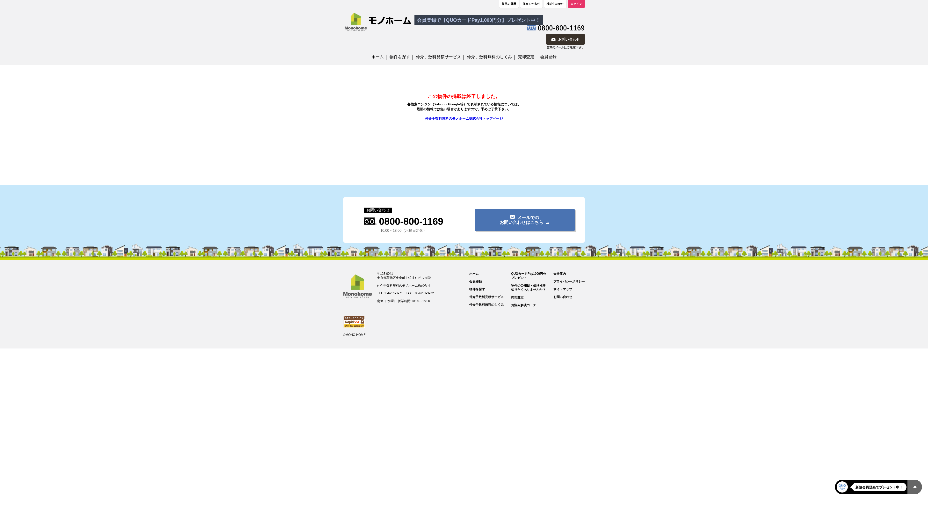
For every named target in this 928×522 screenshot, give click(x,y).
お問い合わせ (562, 297)
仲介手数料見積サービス (438, 57)
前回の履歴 (509, 4)
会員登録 (548, 57)
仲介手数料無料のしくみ (489, 57)
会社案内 (559, 274)
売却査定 (526, 57)
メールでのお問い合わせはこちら (521, 220)
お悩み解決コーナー (525, 305)
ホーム (377, 57)
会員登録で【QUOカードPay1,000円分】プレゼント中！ (478, 20)
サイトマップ (562, 289)
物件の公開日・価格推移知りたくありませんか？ (528, 287)
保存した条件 (531, 4)
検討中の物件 (555, 4)
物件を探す (400, 57)
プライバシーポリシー (569, 281)
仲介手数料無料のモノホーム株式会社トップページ (464, 118)
